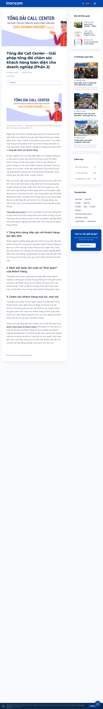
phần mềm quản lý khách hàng (21, 327)
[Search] (83, 4)
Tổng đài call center (16, 212)
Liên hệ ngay (85, 245)
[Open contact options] (98, 704)
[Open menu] (95, 3)
